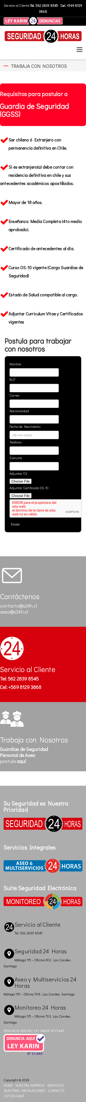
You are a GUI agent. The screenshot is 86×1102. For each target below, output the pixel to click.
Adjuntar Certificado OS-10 (29, 488)
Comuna (16, 458)
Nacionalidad (19, 411)
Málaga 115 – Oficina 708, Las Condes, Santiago (39, 994)
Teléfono (16, 442)
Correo (14, 395)
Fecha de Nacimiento (25, 426)
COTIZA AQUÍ (14, 1096)
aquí (21, 761)
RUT (13, 379)
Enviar (15, 524)
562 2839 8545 (47, 5)
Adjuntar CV (18, 473)
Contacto (56, 1090)
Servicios (55, 1085)
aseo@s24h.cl (14, 611)
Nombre (15, 364)
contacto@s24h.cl (18, 605)
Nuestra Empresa (30, 1085)
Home (8, 1085)
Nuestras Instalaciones (24, 1090)
